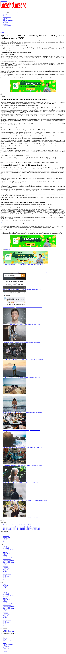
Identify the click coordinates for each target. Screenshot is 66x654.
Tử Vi (4, 577)
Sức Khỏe (5, 571)
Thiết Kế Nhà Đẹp (7, 574)
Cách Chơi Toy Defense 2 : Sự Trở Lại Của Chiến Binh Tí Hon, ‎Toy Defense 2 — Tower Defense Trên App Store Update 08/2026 (30, 271)
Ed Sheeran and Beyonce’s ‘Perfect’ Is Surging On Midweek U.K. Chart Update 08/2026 (21, 377)
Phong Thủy (5, 24)
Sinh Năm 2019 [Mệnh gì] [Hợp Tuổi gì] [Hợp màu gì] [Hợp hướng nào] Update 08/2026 (21, 528)
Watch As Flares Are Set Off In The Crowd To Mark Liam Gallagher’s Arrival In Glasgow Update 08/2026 (25, 500)
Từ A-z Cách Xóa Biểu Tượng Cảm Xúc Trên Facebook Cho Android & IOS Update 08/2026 (22, 307)
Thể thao (5, 573)
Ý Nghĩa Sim (6, 580)
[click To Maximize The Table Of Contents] (1, 93)
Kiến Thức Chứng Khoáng (8, 560)
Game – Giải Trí (6, 553)
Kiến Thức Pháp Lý (7, 25)
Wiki (4, 578)
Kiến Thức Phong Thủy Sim (9, 562)
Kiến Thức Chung (7, 17)
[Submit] (3, 637)
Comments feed (6, 586)
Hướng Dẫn (2, 32)
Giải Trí (4, 21)
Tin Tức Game (6, 576)
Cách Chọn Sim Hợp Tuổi (8, 549)
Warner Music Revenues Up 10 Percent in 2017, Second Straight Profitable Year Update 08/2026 (23, 359)
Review (4, 19)
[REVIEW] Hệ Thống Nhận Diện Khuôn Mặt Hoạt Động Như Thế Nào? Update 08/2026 (21, 324)
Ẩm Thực (5, 18)
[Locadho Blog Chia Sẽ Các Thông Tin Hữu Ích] (13, 7)
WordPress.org (6, 587)
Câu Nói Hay (6, 22)
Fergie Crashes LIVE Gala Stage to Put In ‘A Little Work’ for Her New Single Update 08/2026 (22, 465)
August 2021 (5, 538)
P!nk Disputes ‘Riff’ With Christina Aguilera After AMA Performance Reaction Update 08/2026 (22, 412)
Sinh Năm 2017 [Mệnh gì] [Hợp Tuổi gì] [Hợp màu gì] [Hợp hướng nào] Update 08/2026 (21, 526)
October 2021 (6, 536)
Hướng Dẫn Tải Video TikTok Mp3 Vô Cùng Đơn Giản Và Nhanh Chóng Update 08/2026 (21, 289)
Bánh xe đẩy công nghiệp (9, 631)
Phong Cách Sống (7, 568)
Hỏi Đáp (5, 555)
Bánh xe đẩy (6, 630)
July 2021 (5, 539)
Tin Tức (4, 15)
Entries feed (5, 585)
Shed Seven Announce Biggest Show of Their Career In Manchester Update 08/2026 (20, 482)
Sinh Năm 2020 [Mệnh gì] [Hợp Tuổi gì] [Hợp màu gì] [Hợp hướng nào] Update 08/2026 (21, 529)
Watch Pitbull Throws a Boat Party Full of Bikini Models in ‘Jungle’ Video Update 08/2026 (21, 430)
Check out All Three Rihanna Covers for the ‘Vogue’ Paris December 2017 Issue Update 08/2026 (23, 394)
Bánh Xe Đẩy (6, 547)
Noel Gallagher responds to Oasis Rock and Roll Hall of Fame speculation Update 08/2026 (21, 342)
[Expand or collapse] (1, 94)
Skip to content (4, 1)
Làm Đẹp (5, 563)
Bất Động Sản (6, 548)
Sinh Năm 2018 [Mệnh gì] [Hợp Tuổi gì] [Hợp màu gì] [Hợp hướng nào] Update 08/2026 (21, 527)
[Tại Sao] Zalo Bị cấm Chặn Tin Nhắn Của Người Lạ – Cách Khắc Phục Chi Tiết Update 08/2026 (23, 264)
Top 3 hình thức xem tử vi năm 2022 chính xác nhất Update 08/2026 (17, 524)
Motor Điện (5, 566)
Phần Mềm (5, 567)
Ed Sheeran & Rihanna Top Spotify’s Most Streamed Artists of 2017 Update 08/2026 (20, 517)
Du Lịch (5, 552)
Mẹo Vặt (5, 564)
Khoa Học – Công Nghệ (8, 20)
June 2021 (5, 540)
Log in (4, 584)
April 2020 (5, 541)
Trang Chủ (5, 14)
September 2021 (6, 537)
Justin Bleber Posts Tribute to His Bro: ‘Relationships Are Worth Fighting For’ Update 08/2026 (22, 447)
